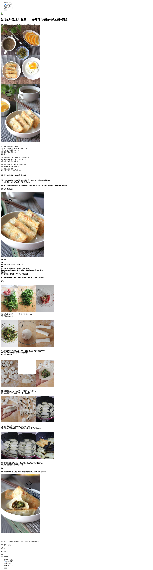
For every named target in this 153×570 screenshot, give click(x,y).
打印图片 (9, 4)
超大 (5, 8)
